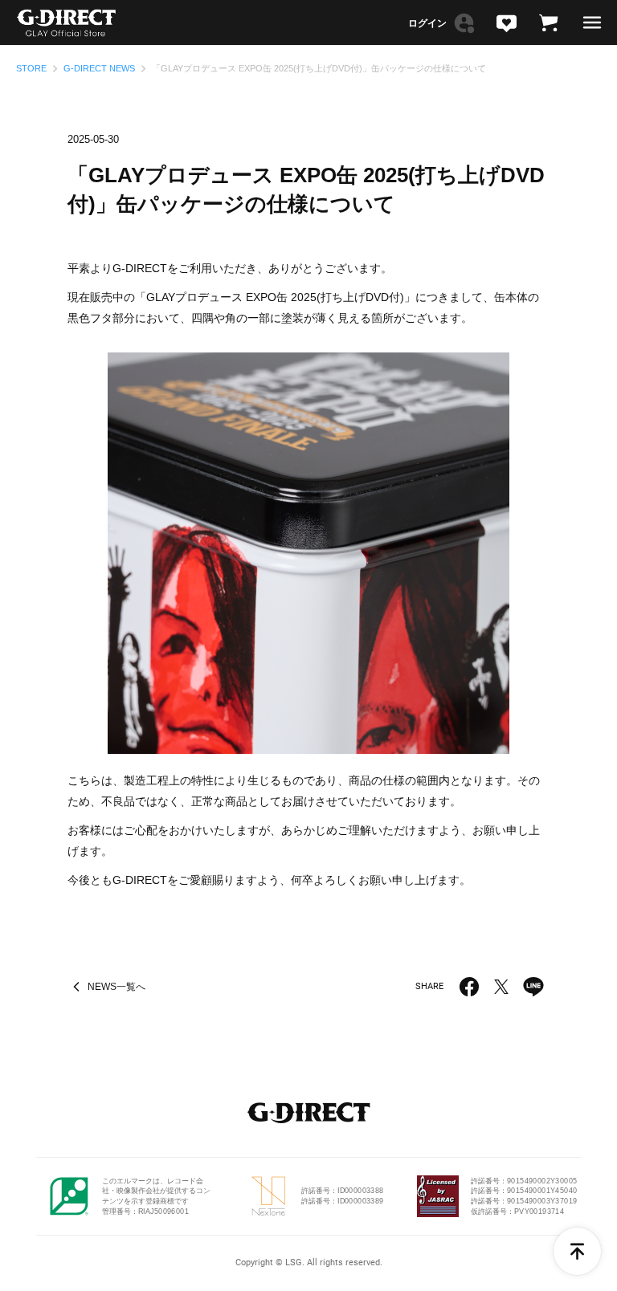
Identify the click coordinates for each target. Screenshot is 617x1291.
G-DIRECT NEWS (99, 68)
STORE (31, 68)
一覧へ (116, 986)
